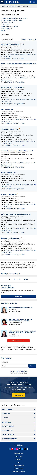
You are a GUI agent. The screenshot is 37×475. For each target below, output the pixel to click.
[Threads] (20, 449)
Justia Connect (18, 453)
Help (18, 462)
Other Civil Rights (6, 28)
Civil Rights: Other (19, 58)
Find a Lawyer (6, 358)
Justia (21, 445)
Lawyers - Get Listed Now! (18, 371)
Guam (17, 54)
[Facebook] (15, 449)
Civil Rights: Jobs (18, 189)
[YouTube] (12, 449)
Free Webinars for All (9, 303)
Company (19, 459)
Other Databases (8, 434)
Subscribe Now (18, 395)
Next (26, 279)
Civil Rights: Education (8, 22)
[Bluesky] (22, 449)
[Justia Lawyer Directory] (27, 449)
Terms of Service (18, 465)
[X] (25, 449)
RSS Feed (23, 39)
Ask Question (18, 296)
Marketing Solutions (9, 439)
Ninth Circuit (10, 54)
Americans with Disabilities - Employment (14, 18)
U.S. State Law (7, 430)
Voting (3, 30)
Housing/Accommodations (9, 26)
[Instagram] (17, 449)
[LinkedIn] (10, 449)
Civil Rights (8, 58)
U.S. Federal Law (8, 426)
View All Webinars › (18, 341)
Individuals (6, 414)
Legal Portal (18, 456)
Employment (5, 24)
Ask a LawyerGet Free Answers (7, 287)
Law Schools (6, 422)
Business (5, 418)
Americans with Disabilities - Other (12, 20)
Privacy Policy (18, 468)
